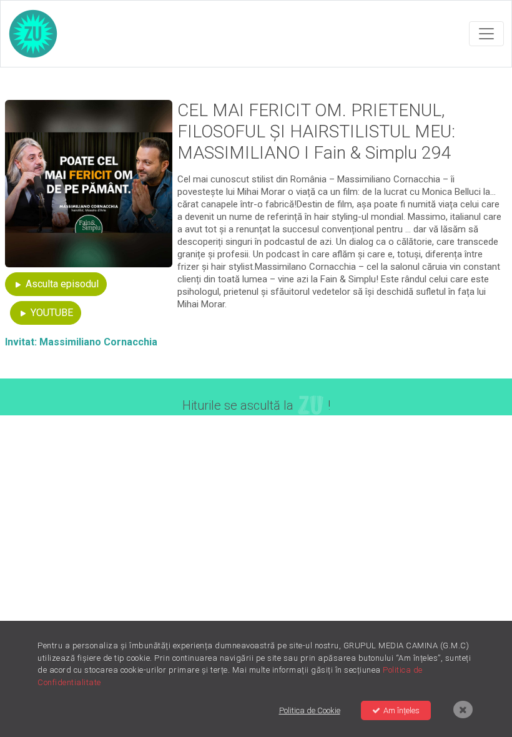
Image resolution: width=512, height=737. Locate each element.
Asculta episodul (61, 284)
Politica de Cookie (309, 710)
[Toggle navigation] (486, 33)
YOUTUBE (50, 313)
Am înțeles (401, 710)
